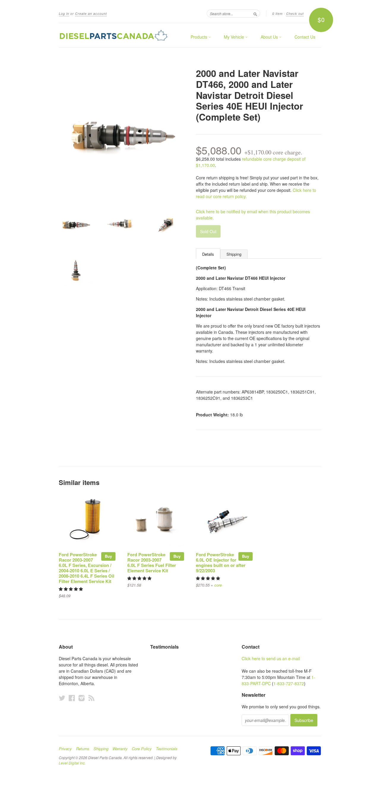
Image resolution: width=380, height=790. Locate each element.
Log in (64, 13)
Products (199, 37)
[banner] (113, 35)
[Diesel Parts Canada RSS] (91, 697)
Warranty (120, 749)
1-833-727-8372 (288, 683)
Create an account (91, 13)
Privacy (65, 749)
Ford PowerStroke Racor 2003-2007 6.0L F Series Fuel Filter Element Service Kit (151, 562)
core (218, 585)
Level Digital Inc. (72, 762)
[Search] (255, 13)
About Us (270, 37)
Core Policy (142, 749)
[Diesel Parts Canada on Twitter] (62, 697)
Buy (108, 556)
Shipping (234, 254)
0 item (277, 13)
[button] (71, 589)
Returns (82, 749)
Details (208, 254)
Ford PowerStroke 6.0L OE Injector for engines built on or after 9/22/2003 (221, 562)
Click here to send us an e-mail (271, 658)
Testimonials (167, 749)
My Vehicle (234, 37)
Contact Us (304, 37)
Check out (295, 13)
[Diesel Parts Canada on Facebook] (72, 697)
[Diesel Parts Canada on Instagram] (81, 697)
